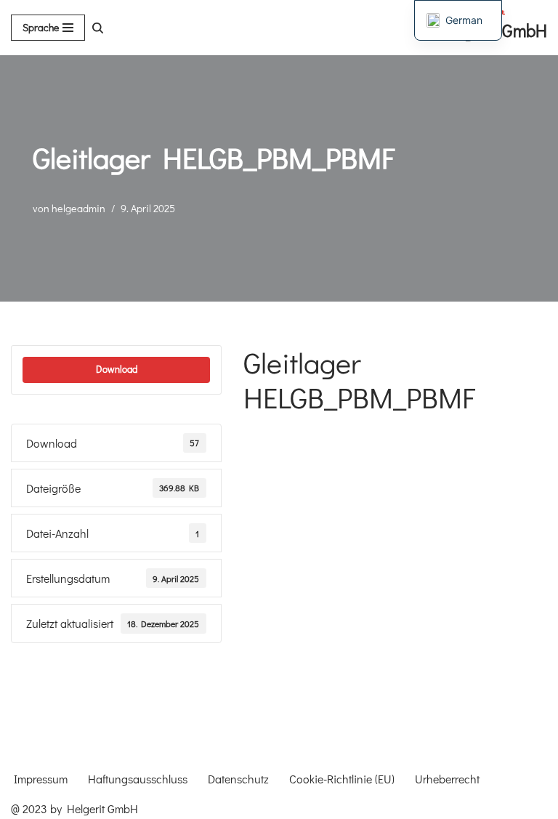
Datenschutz (238, 778)
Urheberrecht (447, 778)
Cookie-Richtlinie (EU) (342, 778)
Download (116, 369)
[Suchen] (97, 28)
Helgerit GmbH (102, 808)
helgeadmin (78, 208)
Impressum (41, 778)
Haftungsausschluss (137, 778)
